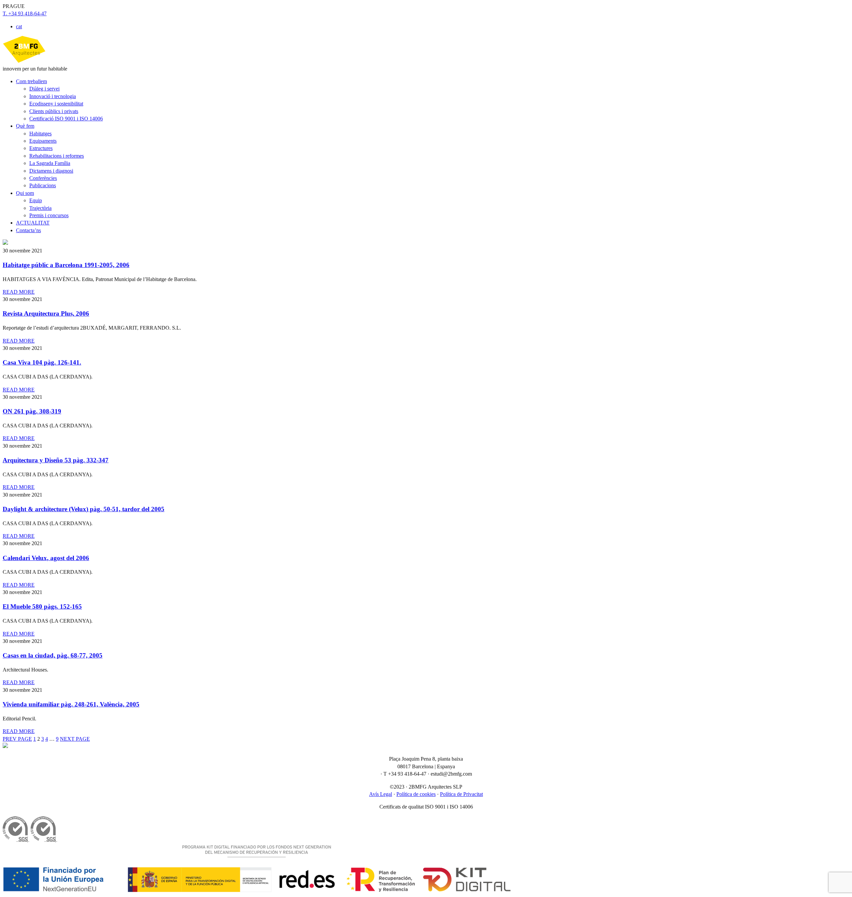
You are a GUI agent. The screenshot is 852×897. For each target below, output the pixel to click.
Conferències (43, 178)
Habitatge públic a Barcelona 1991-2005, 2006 (66, 264)
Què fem (25, 126)
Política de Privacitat (461, 794)
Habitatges (40, 133)
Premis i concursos (49, 215)
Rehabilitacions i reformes (56, 156)
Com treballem (31, 81)
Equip (35, 200)
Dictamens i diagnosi (51, 171)
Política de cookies (416, 794)
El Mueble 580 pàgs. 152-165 (42, 606)
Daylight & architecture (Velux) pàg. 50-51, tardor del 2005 (83, 509)
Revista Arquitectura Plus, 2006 (46, 313)
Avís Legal (380, 794)
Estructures (41, 148)
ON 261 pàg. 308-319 (32, 411)
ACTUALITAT (33, 222)
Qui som (25, 193)
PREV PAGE (17, 739)
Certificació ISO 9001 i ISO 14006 (66, 118)
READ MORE (19, 292)
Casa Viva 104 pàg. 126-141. (42, 362)
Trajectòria (40, 208)
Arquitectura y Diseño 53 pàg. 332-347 (55, 460)
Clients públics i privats (53, 111)
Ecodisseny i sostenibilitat (56, 103)
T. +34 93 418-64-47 (25, 13)
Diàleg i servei (44, 88)
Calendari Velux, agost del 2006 (46, 557)
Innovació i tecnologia (52, 96)
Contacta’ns (28, 230)
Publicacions (42, 185)
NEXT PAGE (75, 739)
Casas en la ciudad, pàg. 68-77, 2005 (53, 655)
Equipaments (43, 141)
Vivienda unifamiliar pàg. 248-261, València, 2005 (71, 704)
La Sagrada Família (49, 163)
